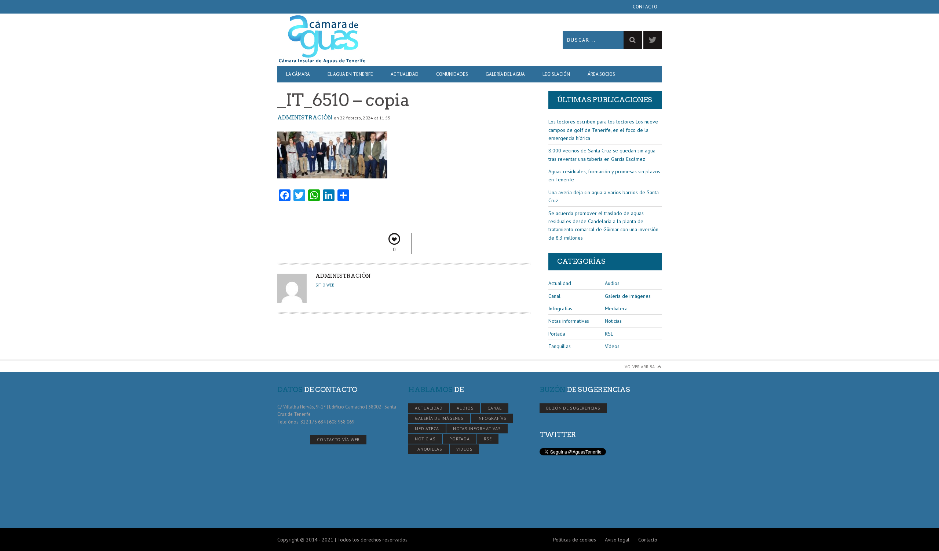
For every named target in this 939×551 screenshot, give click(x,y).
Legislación (556, 74)
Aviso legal (617, 539)
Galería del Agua (505, 74)
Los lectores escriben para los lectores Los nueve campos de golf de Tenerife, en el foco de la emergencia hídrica (603, 129)
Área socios (601, 74)
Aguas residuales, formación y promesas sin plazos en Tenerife (604, 175)
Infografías (560, 308)
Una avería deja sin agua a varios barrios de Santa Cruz (603, 196)
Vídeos (612, 346)
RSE (609, 333)
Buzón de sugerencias (573, 408)
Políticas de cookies (574, 539)
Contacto (645, 7)
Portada (556, 333)
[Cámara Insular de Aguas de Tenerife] (373, 39)
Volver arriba (640, 366)
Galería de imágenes (628, 296)
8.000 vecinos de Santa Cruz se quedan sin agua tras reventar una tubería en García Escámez (601, 154)
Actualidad (405, 74)
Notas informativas (568, 321)
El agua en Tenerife (350, 74)
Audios (612, 283)
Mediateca (616, 308)
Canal (554, 296)
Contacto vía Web (338, 439)
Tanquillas (559, 346)
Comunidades (452, 74)
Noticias (613, 321)
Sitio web (325, 285)
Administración (305, 117)
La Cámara (298, 74)
